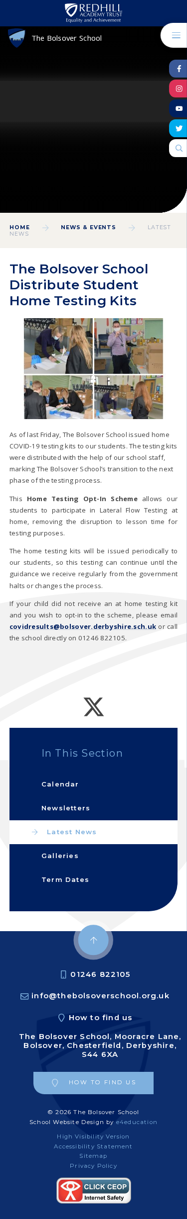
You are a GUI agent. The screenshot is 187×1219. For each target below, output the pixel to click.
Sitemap (93, 1155)
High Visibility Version (93, 1136)
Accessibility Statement (93, 1146)
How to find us (101, 1017)
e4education (137, 1122)
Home (19, 227)
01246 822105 (100, 974)
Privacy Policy (93, 1165)
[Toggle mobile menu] (174, 35)
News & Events (89, 227)
